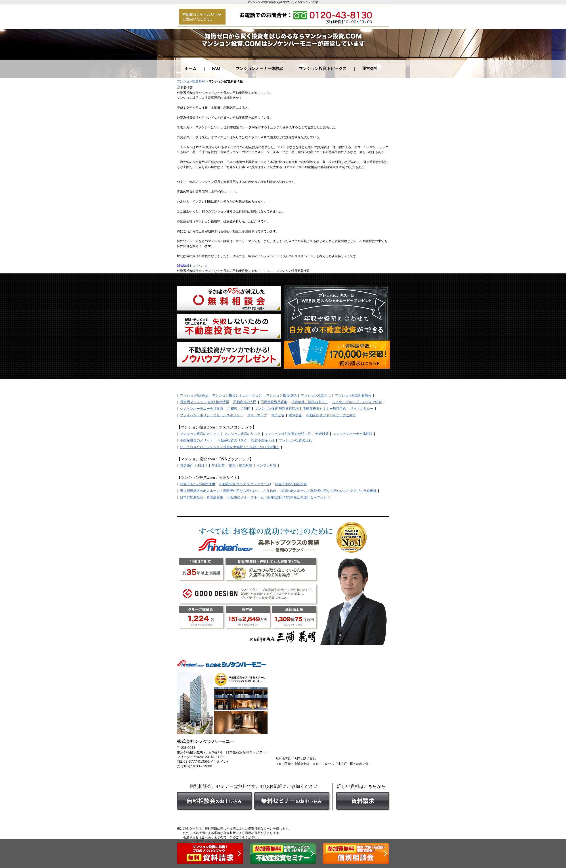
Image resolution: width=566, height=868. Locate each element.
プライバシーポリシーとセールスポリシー (211, 415)
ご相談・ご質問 (238, 408)
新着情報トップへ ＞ (192, 265)
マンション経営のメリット (200, 434)
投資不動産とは (263, 440)
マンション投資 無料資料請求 (277, 408)
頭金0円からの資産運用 (197, 484)
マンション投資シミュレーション (237, 395)
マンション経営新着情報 (353, 395)
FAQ (216, 69)
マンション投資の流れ (295, 440)
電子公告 (278, 415)
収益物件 (186, 465)
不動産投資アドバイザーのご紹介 (331, 415)
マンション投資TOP (191, 81)
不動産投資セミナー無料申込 (324, 408)
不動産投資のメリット (196, 440)
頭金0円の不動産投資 (291, 484)
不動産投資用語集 (274, 402)
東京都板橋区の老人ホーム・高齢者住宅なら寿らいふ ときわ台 (228, 491)
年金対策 (322, 434)
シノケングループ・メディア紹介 (357, 402)
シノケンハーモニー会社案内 (201, 408)
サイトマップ (257, 415)
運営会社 (370, 69)
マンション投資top (194, 395)
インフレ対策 (266, 465)
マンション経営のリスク (242, 434)
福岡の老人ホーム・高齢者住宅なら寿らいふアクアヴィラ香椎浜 (328, 491)
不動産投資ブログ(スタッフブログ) (245, 484)
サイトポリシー (361, 408)
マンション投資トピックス (323, 69)
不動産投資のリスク (232, 440)
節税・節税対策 (240, 465)
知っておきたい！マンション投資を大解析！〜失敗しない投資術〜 (229, 447)
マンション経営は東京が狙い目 (288, 434)
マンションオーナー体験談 (259, 69)
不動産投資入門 (244, 402)
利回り (202, 465)
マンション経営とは (316, 395)
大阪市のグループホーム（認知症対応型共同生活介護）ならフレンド (278, 497)
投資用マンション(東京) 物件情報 (204, 402)
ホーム (191, 69)
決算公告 (295, 415)
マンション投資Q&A (281, 395)
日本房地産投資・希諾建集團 (201, 497)
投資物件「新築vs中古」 (309, 402)
